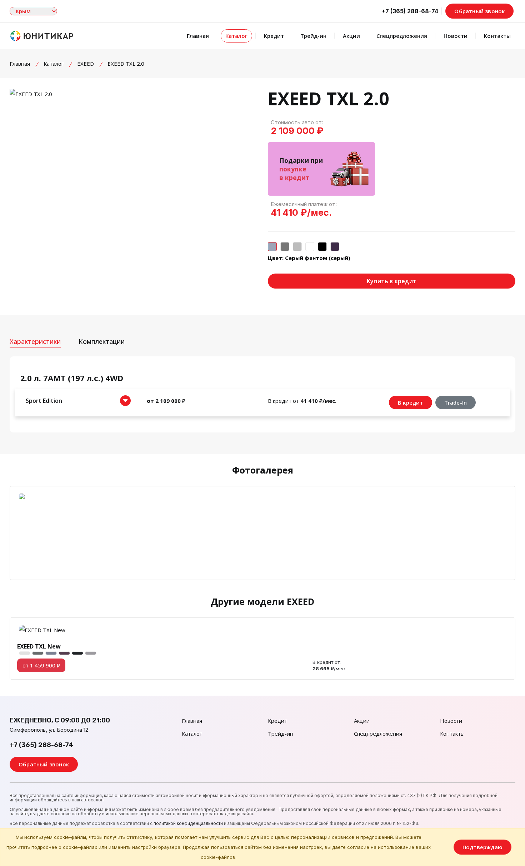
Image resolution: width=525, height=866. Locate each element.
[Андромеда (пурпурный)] (334, 246)
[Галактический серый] (297, 246)
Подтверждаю (482, 847)
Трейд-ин (313, 35)
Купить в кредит (391, 281)
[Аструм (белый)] (309, 246)
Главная (198, 35)
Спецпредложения (401, 35)
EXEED (85, 63)
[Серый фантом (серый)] (272, 246)
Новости (456, 35)
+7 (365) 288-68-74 (41, 745)
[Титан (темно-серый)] (284, 246)
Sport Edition (44, 401)
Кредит (274, 35)
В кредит (410, 402)
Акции (351, 35)
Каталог (236, 35)
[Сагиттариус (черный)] (322, 246)
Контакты (497, 35)
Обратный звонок (479, 11)
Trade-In (455, 402)
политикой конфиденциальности (188, 823)
